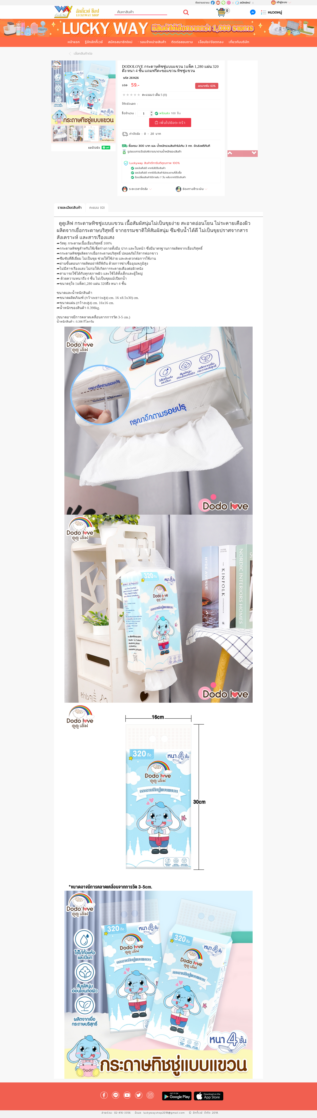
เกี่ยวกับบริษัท (239, 41)
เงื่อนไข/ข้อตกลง (211, 41)
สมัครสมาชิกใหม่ (120, 41)
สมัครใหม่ (245, 3)
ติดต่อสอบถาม (182, 41)
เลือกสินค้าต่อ (82, 53)
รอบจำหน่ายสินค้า (153, 41)
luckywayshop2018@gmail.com (164, 1112)
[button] (235, 153)
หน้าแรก (74, 41)
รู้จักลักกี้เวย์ (94, 41)
